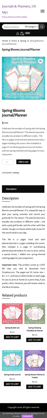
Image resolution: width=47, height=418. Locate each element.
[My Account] (17, 33)
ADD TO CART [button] (12, 337)
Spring (16, 173)
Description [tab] (11, 189)
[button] (40, 61)
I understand (27, 416)
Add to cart (23, 161)
